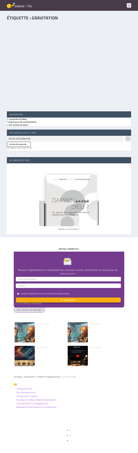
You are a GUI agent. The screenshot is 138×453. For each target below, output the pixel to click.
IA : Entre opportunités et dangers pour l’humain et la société (102, 331)
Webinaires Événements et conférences (36, 407)
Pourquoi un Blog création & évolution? (36, 399)
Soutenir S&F (69, 376)
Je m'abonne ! (68, 300)
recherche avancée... (18, 144)
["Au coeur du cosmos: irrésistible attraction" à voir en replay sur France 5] (69, 59)
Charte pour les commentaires (22, 122)
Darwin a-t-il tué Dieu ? (69, 229)
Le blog (17, 376)
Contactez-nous (24, 388)
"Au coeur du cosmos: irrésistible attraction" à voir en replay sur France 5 (47, 102)
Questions (29, 376)
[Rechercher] (128, 139)
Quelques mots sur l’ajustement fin (45, 353)
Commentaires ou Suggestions (32, 403)
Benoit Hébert (18, 106)
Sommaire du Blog (18, 119)
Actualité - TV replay (43, 106)
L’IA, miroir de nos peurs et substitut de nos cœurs (49, 329)
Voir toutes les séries (18, 125)
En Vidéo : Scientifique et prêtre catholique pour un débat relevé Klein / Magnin (102, 355)
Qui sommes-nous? (26, 392)
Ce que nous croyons (27, 396)
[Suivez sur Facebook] (70, 430)
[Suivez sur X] (70, 435)
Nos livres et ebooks (29, 310)
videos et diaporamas (48, 376)
